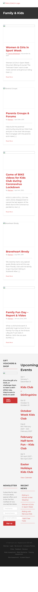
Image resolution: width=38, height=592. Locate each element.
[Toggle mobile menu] (34, 3)
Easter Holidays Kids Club (27, 468)
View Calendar (26, 478)
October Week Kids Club (28, 414)
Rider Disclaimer (22, 552)
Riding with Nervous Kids (27, 512)
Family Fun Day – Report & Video (17, 314)
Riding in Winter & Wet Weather (27, 497)
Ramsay (10, 119)
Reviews (25, 549)
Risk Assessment (13, 557)
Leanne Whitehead (14, 53)
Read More (9, 77)
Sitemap (6, 546)
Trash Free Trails (26, 519)
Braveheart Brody (17, 251)
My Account (18, 546)
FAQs (12, 549)
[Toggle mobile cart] (30, 3)
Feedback (18, 549)
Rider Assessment (10, 552)
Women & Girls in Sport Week (17, 49)
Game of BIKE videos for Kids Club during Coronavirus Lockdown (16, 181)
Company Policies (29, 546)
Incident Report (25, 557)
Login (11, 546)
